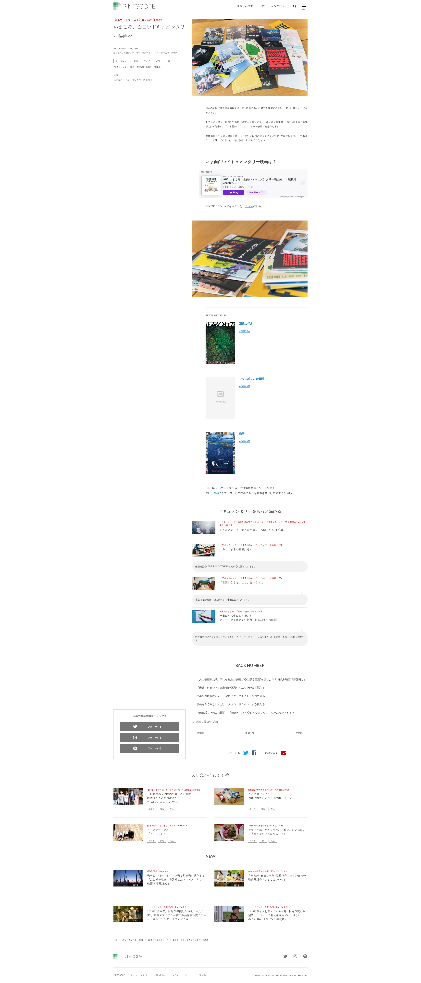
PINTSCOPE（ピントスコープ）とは (130, 975)
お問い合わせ (160, 975)
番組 (216, 493)
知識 (158, 61)
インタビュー (279, 6)
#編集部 (157, 67)
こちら (249, 206)
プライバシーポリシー (182, 975)
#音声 (148, 67)
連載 (262, 6)
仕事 (168, 61)
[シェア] (252, 753)
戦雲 (242, 433)
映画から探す (245, 6)
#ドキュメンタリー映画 (123, 67)
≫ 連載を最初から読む (205, 721)
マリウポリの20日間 (251, 378)
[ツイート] (244, 753)
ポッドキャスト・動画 (126, 61)
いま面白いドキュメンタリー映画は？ (133, 80)
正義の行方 (246, 323)
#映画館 (140, 67)
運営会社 (203, 975)
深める (147, 61)
